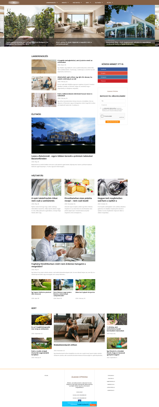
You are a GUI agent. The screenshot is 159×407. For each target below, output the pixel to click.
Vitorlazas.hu (111, 375)
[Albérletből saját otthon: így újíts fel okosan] (44, 89)
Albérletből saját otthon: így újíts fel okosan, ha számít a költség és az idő (75, 78)
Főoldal (46, 375)
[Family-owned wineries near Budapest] (29, 26)
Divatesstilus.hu (110, 384)
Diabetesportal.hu (111, 381)
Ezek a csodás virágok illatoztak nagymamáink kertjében (40, 353)
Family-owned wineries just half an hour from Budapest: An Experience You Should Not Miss (27, 43)
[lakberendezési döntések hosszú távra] (44, 106)
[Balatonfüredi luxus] (63, 153)
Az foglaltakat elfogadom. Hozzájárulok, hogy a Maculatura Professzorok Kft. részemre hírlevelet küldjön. (112, 109)
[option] (29, 26)
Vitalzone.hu (111, 378)
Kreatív (64, 2)
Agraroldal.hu (111, 390)
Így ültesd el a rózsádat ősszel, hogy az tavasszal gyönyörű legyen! (116, 353)
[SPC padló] (44, 73)
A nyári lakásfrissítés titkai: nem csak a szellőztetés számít (44, 201)
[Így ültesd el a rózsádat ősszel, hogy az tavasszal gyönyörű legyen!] (117, 348)
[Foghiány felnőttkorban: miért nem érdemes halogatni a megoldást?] (63, 261)
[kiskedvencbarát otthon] (79, 342)
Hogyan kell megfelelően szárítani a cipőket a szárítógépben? (110, 201)
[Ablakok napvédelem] (130, 26)
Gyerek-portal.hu (111, 387)
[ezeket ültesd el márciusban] (117, 324)
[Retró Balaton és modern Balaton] (63, 289)
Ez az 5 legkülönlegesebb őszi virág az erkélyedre (40, 328)
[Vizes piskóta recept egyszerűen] (79, 195)
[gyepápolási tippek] (41, 289)
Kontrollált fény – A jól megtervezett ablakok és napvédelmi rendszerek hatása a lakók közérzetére (128, 43)
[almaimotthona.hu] (13, 2)
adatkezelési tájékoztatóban (110, 108)
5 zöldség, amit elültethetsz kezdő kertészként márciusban (115, 329)
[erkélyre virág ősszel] (41, 324)
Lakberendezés (51, 2)
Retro (109, 2)
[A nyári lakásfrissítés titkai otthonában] (46, 195)
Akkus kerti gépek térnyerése (85, 292)
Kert (87, 2)
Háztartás (76, 2)
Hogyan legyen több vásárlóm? (79, 395)
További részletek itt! (83, 404)
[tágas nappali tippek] (79, 26)
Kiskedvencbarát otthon (65, 345)
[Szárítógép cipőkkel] (113, 195)
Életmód (98, 2)
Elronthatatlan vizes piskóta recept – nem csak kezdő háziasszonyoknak (78, 201)
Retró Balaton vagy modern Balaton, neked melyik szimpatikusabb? (62, 293)
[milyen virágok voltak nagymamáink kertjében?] (41, 348)
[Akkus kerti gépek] (85, 289)
